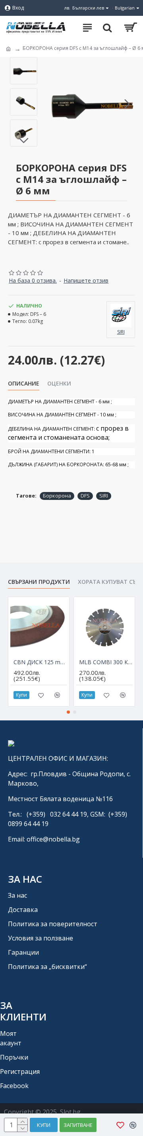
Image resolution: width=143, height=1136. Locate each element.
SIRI (103, 495)
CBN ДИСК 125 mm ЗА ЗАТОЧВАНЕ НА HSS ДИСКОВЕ (40, 662)
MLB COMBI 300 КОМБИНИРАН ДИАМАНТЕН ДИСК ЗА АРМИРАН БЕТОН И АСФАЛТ (106, 662)
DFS (85, 495)
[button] (49, 104)
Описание (23, 383)
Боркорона (57, 495)
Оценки (59, 383)
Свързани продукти (39, 581)
